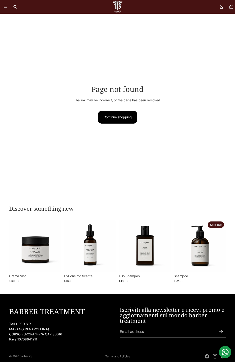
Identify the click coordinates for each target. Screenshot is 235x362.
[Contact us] (225, 352)
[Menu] (5, 7)
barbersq (25, 356)
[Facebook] (207, 356)
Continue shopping (118, 117)
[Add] (54, 264)
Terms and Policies (117, 356)
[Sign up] (221, 332)
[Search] (15, 7)
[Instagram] (215, 356)
